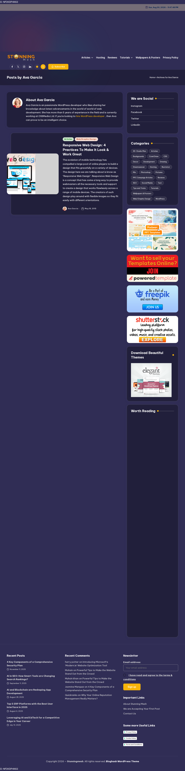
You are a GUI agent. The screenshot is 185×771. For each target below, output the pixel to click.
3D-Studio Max (139, 151)
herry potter (72, 661)
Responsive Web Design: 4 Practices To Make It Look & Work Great (86, 149)
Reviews (161, 177)
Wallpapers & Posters (142, 193)
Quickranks (71, 695)
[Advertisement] (92, 31)
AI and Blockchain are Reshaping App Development (29, 691)
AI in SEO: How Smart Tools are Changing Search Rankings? (31, 677)
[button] (58, 67)
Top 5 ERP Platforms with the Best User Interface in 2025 (30, 705)
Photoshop (145, 172)
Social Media (147, 183)
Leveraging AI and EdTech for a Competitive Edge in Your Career (33, 719)
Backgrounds (138, 156)
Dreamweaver (139, 167)
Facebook (136, 112)
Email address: (132, 662)
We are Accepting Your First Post (141, 708)
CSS (165, 156)
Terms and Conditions (134, 744)
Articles (68, 139)
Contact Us (129, 713)
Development (149, 162)
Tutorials (154, 188)
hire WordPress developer (90, 116)
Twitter (135, 118)
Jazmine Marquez (74, 686)
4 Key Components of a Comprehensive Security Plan (30, 663)
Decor (135, 162)
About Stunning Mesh (135, 703)
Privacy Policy (131, 732)
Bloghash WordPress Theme (122, 761)
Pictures (159, 172)
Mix (134, 172)
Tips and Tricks (139, 188)
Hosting (153, 167)
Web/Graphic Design (86, 139)
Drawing (163, 162)
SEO (135, 183)
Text (160, 183)
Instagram (136, 105)
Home (152, 77)
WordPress (160, 199)
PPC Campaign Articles (143, 177)
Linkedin (135, 124)
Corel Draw (153, 156)
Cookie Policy (131, 738)
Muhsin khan (72, 678)
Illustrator (166, 167)
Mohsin (69, 670)
